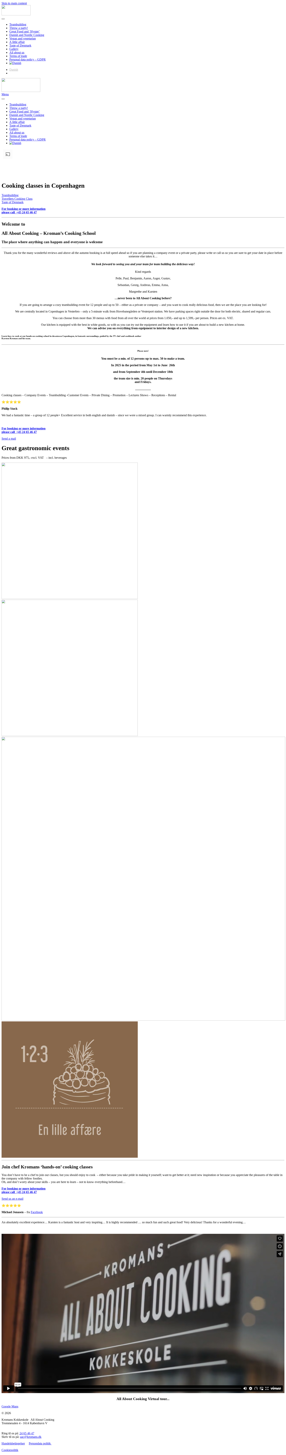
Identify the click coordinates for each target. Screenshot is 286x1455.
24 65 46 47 (26, 1433)
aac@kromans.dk (30, 1436)
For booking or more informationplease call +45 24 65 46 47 (24, 210)
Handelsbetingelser (13, 1443)
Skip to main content (14, 3)
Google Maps (10, 1406)
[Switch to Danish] (15, 63)
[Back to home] (16, 14)
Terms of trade (18, 56)
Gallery (13, 49)
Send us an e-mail (12, 1198)
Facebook (37, 1212)
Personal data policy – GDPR (27, 59)
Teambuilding (17, 24)
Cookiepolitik (10, 1450)
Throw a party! (18, 28)
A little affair (17, 42)
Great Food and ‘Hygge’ (24, 31)
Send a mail (9, 438)
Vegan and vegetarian (22, 38)
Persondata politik (40, 1443)
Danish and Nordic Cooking (26, 35)
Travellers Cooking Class (17, 198)
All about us (16, 52)
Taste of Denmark (20, 45)
